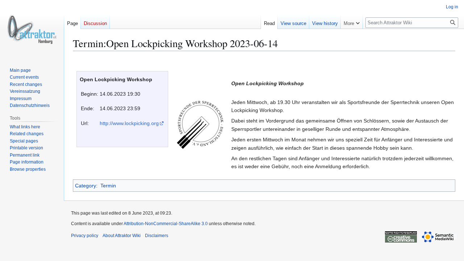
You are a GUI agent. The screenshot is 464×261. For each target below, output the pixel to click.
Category (85, 185)
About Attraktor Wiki (122, 235)
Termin (108, 185)
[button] (351, 21)
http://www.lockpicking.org (129, 123)
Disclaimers (156, 235)
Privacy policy (84, 235)
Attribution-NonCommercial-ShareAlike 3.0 (166, 223)
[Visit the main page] (32, 29)
